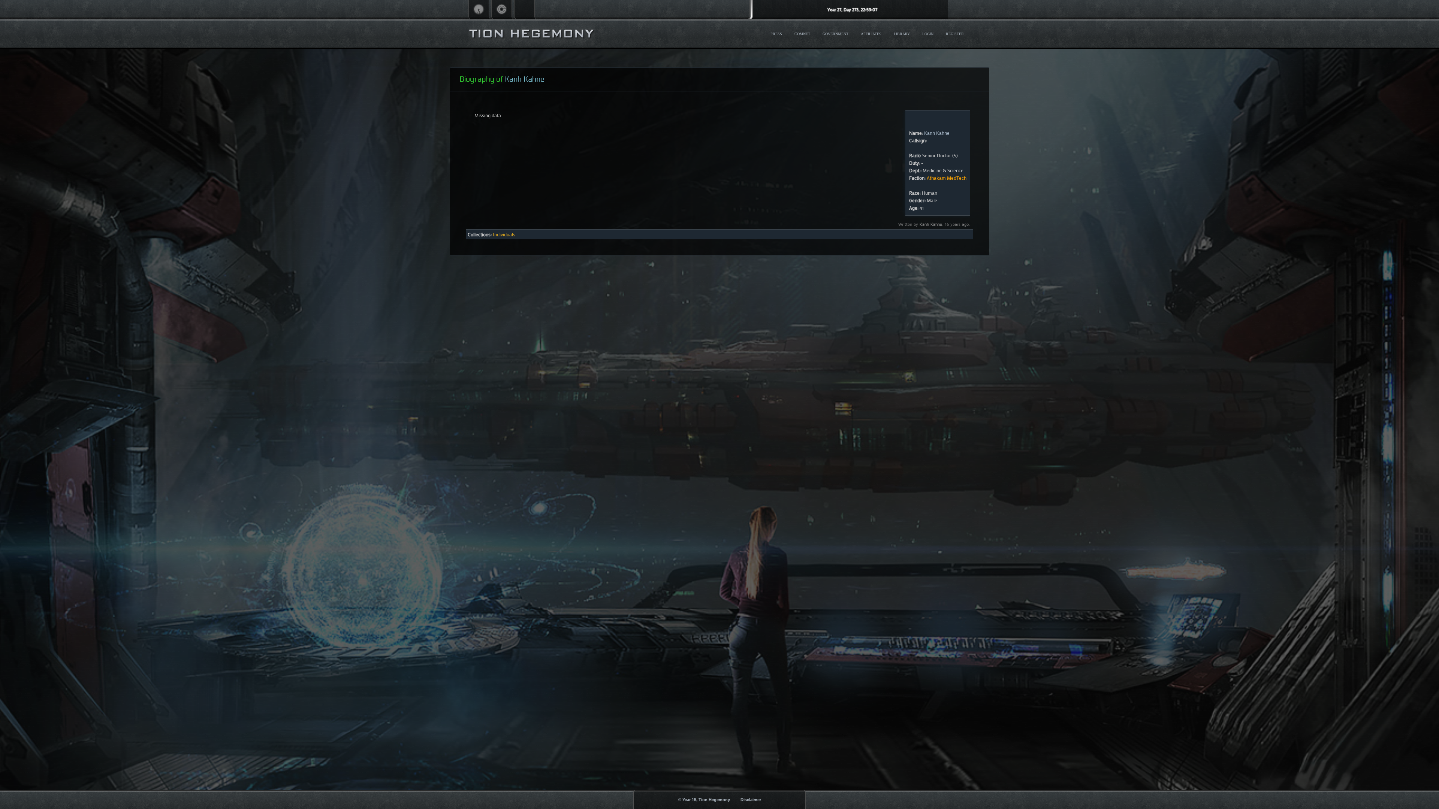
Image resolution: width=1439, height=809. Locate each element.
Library (902, 34)
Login (927, 34)
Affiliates (871, 34)
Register (955, 34)
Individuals (504, 234)
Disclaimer (750, 799)
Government (835, 34)
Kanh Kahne (937, 133)
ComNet (802, 34)
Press (776, 34)
